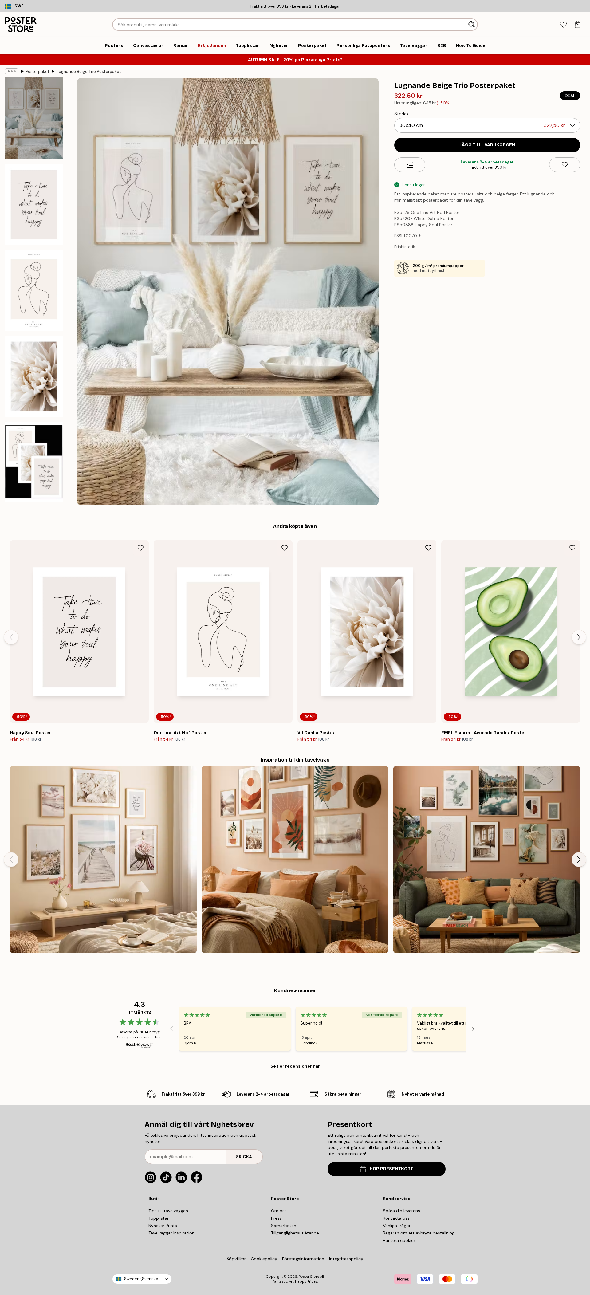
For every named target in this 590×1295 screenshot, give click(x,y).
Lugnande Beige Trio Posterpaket (89, 71)
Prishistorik (404, 247)
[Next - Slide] (579, 637)
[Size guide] (409, 164)
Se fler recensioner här (295, 1066)
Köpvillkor (236, 1259)
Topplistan (159, 1218)
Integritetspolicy (346, 1259)
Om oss (279, 1211)
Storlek (401, 113)
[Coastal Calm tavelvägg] (103, 859)
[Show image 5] (34, 462)
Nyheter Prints (162, 1225)
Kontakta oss (396, 1218)
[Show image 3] (34, 290)
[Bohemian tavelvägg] (295, 859)
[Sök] (472, 24)
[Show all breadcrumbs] (11, 71)
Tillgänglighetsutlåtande (295, 1233)
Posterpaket (37, 71)
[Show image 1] (34, 118)
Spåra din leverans (401, 1211)
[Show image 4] (34, 376)
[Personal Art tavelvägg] (486, 859)
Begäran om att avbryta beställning (418, 1233)
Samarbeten (283, 1225)
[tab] (563, 25)
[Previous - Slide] (11, 637)
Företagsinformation (303, 1259)
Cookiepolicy (264, 1259)
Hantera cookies (399, 1240)
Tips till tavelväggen (168, 1211)
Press (276, 1218)
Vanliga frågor (397, 1225)
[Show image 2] (34, 204)
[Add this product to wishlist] (564, 164)
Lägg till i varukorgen (487, 145)
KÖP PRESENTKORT (391, 1168)
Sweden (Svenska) (142, 1278)
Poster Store (309, 1276)
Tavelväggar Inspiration (171, 1233)
